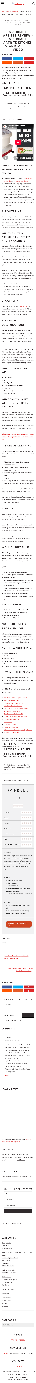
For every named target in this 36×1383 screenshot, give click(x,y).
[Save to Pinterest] (29, 58)
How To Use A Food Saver (12, 711)
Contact (18, 1366)
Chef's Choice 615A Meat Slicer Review (16, 708)
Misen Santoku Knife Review (13, 700)
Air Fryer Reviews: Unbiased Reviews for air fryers (17, 1252)
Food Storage (6, 1260)
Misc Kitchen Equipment (9, 1279)
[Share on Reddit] (7, 62)
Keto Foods (5, 1293)
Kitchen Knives (6, 1277)
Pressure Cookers (7, 1282)
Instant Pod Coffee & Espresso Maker (15, 698)
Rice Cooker (6, 1285)
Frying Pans (5, 1263)
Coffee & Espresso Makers (10, 1258)
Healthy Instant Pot (14, 437)
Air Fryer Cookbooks (21, 181)
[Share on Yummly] (18, 62)
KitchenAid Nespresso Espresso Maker (16, 716)
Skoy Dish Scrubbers (10, 724)
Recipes (4, 1303)
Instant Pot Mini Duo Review (13, 706)
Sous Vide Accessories (11, 727)
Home (4, 11)
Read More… (21, 1160)
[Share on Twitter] (18, 58)
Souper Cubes (8, 722)
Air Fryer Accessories (8, 1270)
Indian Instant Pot (7, 434)
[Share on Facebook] (7, 58)
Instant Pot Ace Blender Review (13, 703)
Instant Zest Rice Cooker (11, 719)
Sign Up (6, 1353)
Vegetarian (5, 1306)
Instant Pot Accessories (9, 1273)
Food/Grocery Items (8, 1289)
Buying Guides (6, 1243)
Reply (7, 1076)
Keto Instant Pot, (18, 434)
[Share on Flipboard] (29, 62)
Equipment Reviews (13, 11)
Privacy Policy (18, 1340)
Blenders (4, 1255)
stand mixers (23, 306)
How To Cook (6, 1298)
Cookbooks (5, 1245)
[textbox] (18, 887)
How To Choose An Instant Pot (13, 714)
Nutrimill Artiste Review (11, 732)
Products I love (6, 1300)
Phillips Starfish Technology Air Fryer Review (18, 730)
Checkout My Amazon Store (17, 924)
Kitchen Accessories (8, 1266)
